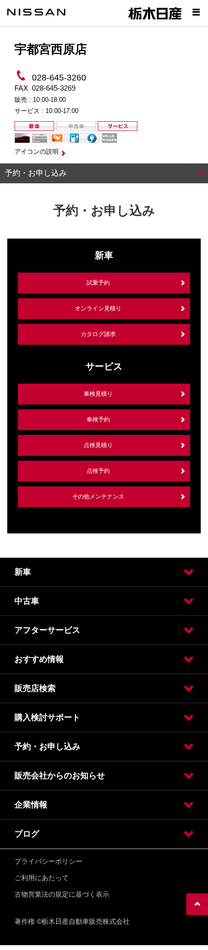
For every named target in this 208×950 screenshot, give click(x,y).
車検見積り (98, 393)
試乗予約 (98, 282)
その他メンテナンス (98, 496)
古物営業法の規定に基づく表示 (62, 894)
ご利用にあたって (42, 878)
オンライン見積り (98, 308)
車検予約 (98, 419)
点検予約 (98, 470)
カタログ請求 (98, 334)
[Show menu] (196, 12)
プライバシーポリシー (48, 861)
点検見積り (98, 445)
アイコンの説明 (37, 151)
